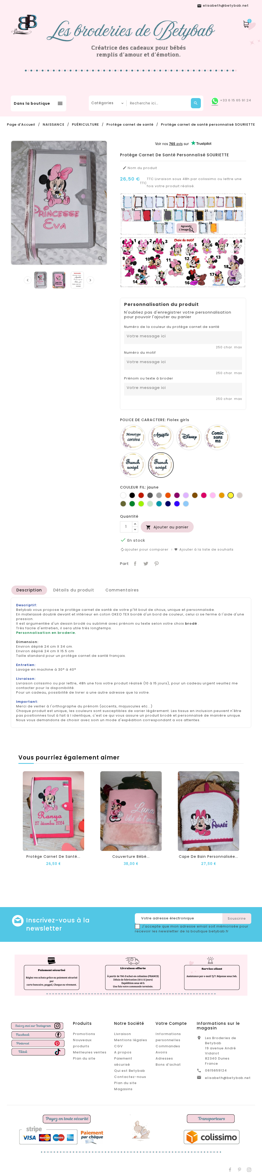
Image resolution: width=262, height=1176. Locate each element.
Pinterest (156, 563)
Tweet (145, 563)
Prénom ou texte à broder (148, 378)
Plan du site (84, 1058)
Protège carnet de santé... (53, 856)
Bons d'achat (168, 1064)
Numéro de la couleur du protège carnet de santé (172, 327)
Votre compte (171, 1023)
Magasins (123, 1089)
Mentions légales (130, 1040)
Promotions (84, 1033)
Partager (134, 563)
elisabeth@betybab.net (228, 1077)
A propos (123, 1052)
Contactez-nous (130, 1076)
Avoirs (161, 1052)
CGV (118, 1046)
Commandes (168, 1046)
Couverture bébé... (131, 856)
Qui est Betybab (129, 1070)
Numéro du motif (140, 352)
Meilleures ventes (89, 1052)
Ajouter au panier (167, 527)
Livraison (122, 1033)
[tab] (29, 590)
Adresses (164, 1058)
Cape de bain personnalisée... (208, 856)
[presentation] (27, 280)
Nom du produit (140, 168)
